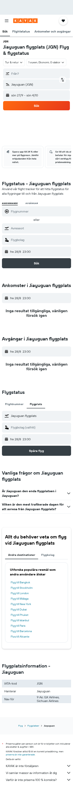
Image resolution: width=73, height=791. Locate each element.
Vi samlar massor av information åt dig (31, 773)
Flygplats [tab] (36, 404)
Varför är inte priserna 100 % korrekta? (31, 780)
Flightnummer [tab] (14, 404)
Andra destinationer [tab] (21, 555)
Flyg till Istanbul (20, 620)
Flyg (20, 725)
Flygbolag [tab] (47, 555)
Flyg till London (20, 593)
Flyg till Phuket (19, 615)
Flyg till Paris (18, 625)
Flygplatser (33, 725)
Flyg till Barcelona (21, 631)
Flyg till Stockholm (22, 588)
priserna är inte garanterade (20, 754)
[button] (6, 20)
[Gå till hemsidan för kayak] (25, 20)
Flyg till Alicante (20, 636)
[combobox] (40, 228)
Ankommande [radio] (10, 203)
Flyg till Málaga (19, 598)
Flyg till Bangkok (20, 582)
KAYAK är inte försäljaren (22, 766)
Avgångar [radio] (32, 203)
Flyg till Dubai (19, 609)
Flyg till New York (21, 604)
